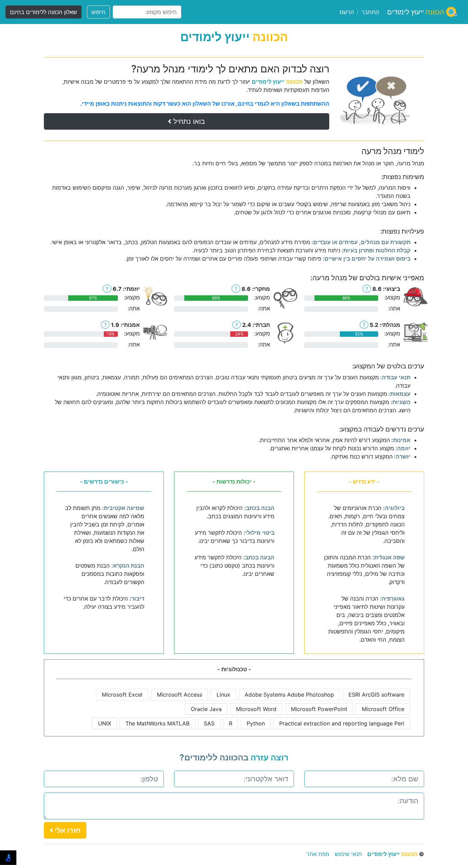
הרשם (347, 12)
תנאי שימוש (348, 854)
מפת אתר (317, 854)
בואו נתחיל (188, 121)
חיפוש (98, 12)
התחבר (370, 12)
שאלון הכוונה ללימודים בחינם (43, 12)
